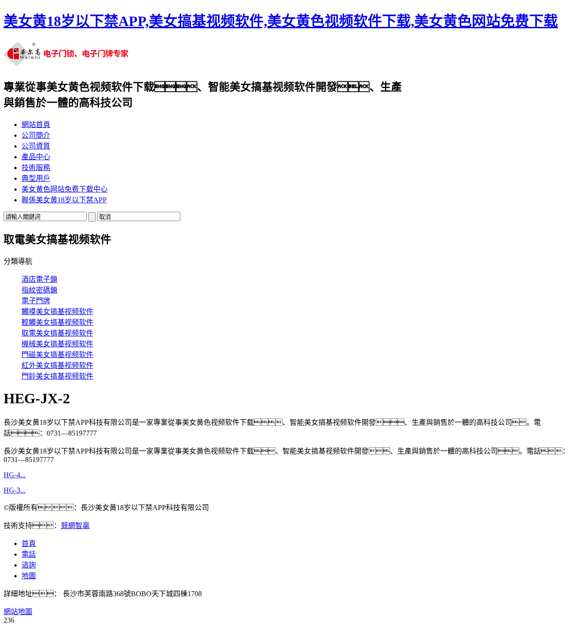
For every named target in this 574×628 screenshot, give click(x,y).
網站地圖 (18, 611)
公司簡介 (36, 135)
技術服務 (36, 167)
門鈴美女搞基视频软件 (57, 376)
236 (9, 620)
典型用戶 (36, 178)
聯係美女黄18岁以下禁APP (64, 200)
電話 (29, 554)
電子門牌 (36, 301)
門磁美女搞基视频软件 (57, 354)
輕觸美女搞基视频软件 (57, 322)
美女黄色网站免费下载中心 (65, 189)
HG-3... (15, 490)
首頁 (29, 543)
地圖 (29, 576)
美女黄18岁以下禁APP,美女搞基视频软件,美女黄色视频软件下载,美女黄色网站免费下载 (281, 21)
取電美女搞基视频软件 (57, 333)
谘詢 (29, 565)
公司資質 (36, 146)
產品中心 (36, 157)
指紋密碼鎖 (39, 290)
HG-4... (15, 475)
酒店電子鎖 (39, 279)
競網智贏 (75, 525)
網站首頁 (36, 124)
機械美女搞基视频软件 (57, 344)
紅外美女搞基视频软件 (57, 365)
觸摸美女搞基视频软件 (57, 311)
